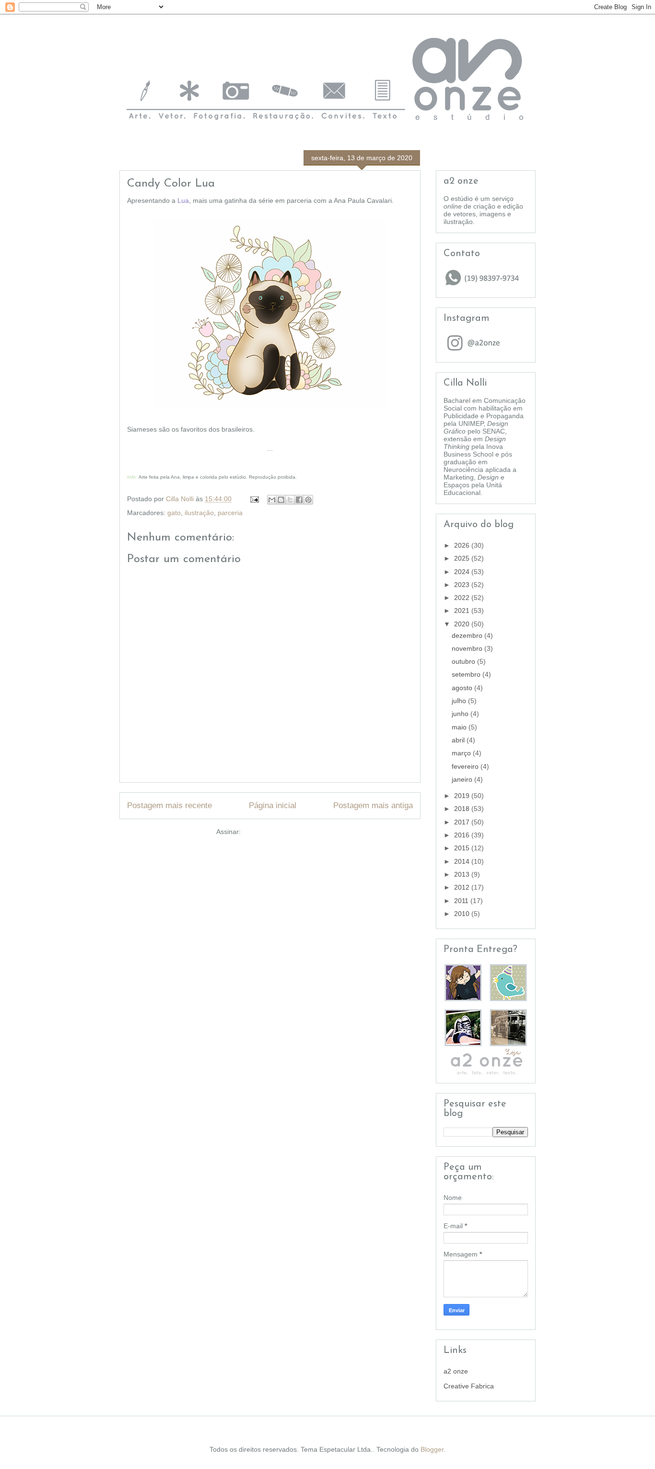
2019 (462, 795)
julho (460, 701)
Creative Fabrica (469, 1386)
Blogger (432, 1449)
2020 (462, 624)
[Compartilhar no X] (290, 500)
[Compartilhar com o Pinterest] (308, 500)
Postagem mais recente (169, 805)
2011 (462, 901)
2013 (462, 874)
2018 (462, 808)
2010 (462, 913)
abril (459, 740)
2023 (462, 584)
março (462, 753)
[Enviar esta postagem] (254, 499)
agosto (463, 688)
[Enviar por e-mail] (272, 500)
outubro (464, 661)
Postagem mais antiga (373, 805)
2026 (462, 545)
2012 (462, 887)
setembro (467, 674)
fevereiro (466, 766)
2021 (462, 610)
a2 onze (456, 1371)
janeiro (463, 779)
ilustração (199, 513)
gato (174, 513)
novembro (468, 648)
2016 (462, 835)
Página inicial (272, 805)
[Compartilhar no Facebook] (299, 500)
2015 (462, 848)
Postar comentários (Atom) (283, 831)
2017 (462, 822)
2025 (462, 558)
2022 (462, 597)
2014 (462, 861)
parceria (230, 513)
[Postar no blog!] (281, 500)
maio (460, 727)
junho (461, 713)
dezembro (468, 635)
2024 (462, 572)
